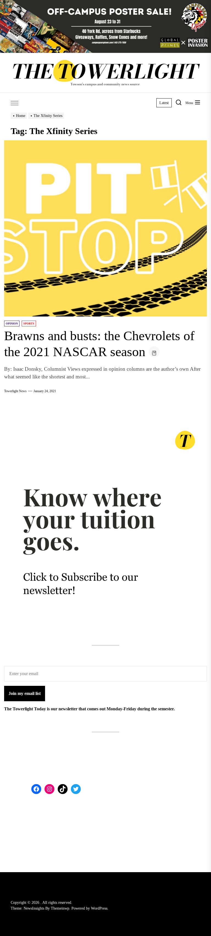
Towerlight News (15, 391)
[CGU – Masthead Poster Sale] (105, 3)
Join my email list (25, 693)
